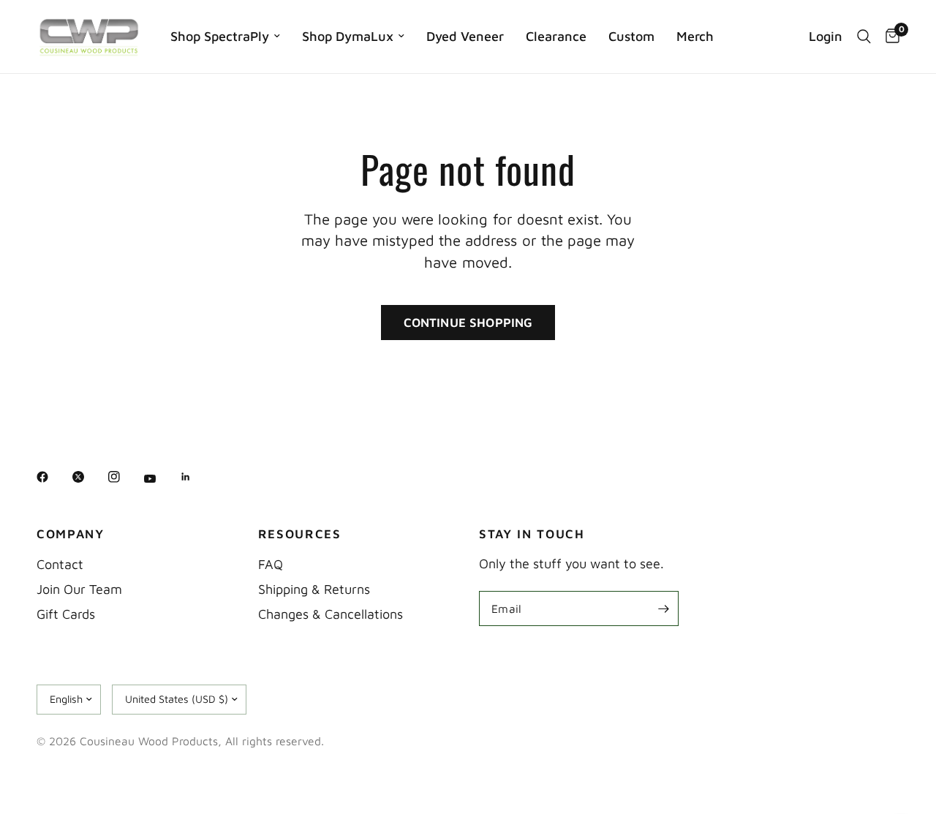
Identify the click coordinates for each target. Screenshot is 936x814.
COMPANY (71, 534)
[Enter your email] (664, 608)
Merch (695, 36)
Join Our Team (79, 589)
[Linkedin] (196, 477)
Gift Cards (66, 614)
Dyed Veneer (465, 36)
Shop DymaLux (347, 36)
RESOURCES (299, 534)
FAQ (270, 564)
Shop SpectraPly (219, 36)
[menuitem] (225, 37)
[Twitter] (88, 477)
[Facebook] (53, 477)
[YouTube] (160, 479)
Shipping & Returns (314, 589)
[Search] (864, 36)
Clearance (556, 36)
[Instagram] (124, 477)
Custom (631, 36)
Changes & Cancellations (330, 614)
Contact (60, 564)
